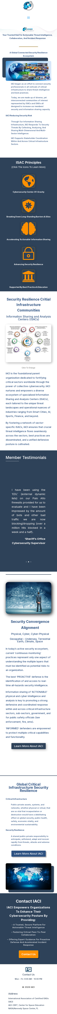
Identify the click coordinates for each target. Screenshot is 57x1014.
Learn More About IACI (28, 746)
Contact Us (28, 954)
